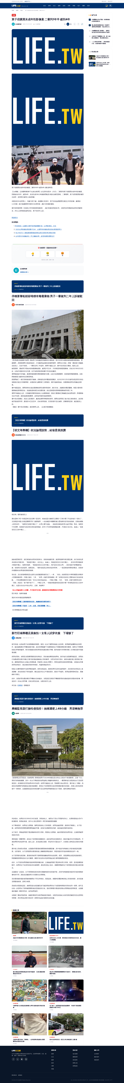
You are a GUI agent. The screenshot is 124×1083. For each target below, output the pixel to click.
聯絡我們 (110, 1)
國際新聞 (75, 1057)
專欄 (74, 5)
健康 (59, 5)
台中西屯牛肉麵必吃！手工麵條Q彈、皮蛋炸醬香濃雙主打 (34, 236)
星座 (88, 5)
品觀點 (20, 685)
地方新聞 (75, 1053)
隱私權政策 (14, 1075)
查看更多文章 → (24, 272)
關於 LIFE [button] (96, 1050)
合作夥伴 (96, 1053)
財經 (64, 5)
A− (65, 24)
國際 (83, 5)
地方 (79, 5)
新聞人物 (75, 1063)
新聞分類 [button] (53, 1050)
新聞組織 (75, 1066)
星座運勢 (75, 1060)
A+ (71, 24)
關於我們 (104, 1)
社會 (21, 10)
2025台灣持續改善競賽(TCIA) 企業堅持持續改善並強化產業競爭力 (39, 229)
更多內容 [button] (75, 1050)
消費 (69, 5)
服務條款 (20, 1075)
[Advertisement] (48, 546)
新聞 (49, 5)
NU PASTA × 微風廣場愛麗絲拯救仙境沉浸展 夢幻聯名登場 (35, 233)
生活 (54, 5)
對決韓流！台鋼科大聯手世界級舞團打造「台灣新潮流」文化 (35, 226)
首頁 (44, 5)
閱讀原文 (15, 218)
